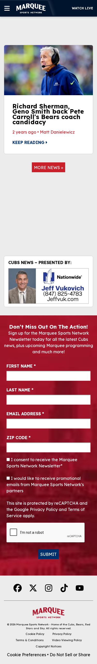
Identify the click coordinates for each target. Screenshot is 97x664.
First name (21, 366)
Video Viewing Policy (67, 640)
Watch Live (82, 8)
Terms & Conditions (30, 640)
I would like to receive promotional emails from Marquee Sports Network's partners (45, 484)
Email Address (25, 413)
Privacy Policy (62, 634)
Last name (19, 389)
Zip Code (18, 437)
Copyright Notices (49, 646)
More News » (48, 167)
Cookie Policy (35, 634)
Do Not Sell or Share (70, 654)
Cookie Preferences (26, 654)
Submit (48, 554)
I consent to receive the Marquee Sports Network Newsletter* (41, 462)
